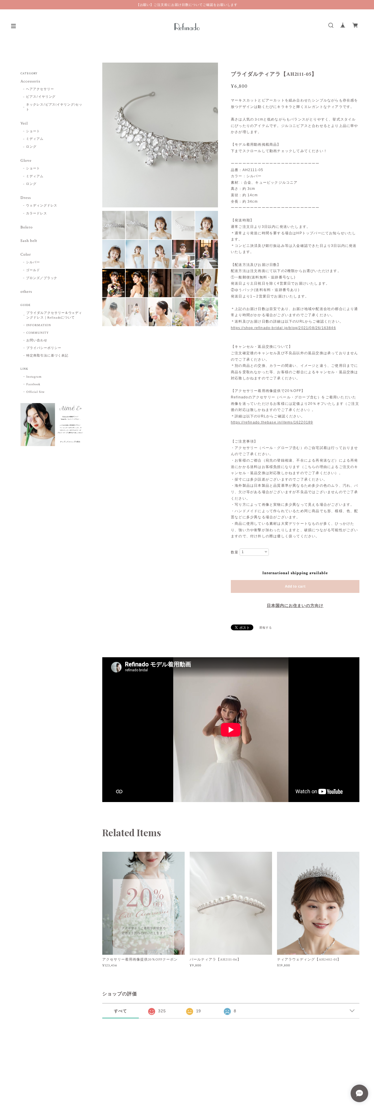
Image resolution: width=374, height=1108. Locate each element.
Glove (26, 160)
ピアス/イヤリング (41, 97)
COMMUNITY (37, 333)
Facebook (33, 384)
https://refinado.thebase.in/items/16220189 (272, 422)
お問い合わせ (36, 340)
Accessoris (30, 81)
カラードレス (36, 213)
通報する (265, 628)
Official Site (35, 392)
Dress (25, 197)
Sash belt (28, 240)
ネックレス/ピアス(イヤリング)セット (54, 107)
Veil (24, 123)
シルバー (33, 262)
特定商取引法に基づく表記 (47, 356)
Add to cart (295, 586)
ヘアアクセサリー (40, 89)
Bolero (26, 227)
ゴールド (33, 270)
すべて (120, 1011)
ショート (33, 131)
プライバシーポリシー (43, 348)
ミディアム (35, 139)
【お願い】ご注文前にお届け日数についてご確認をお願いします (187, 4)
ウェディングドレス (42, 206)
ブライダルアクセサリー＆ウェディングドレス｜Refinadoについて (54, 315)
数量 (234, 552)
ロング (31, 147)
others (26, 291)
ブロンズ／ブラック (42, 278)
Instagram (34, 377)
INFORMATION (38, 325)
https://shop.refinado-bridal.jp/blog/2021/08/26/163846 (283, 328)
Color (25, 254)
